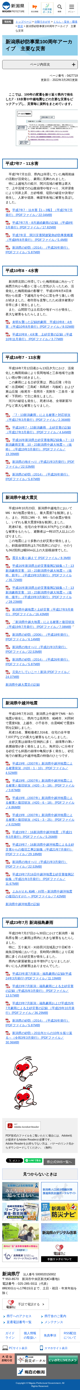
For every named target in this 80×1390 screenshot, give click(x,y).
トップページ (24, 21)
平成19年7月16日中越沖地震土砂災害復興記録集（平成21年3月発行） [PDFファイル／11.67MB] (40, 879)
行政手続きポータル (47, 8)
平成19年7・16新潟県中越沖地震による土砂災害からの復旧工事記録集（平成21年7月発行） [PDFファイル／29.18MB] (40, 849)
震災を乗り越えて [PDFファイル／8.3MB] (41, 558)
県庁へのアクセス (19, 1316)
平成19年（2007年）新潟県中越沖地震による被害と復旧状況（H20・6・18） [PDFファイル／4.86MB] (40, 802)
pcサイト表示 (18, 1348)
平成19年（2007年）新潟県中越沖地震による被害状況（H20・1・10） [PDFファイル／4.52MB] (39, 768)
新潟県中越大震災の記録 (23, 684)
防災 (20, 26)
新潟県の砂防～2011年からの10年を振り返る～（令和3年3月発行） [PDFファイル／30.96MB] (39, 1037)
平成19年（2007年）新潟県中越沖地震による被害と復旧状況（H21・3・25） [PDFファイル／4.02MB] (40, 819)
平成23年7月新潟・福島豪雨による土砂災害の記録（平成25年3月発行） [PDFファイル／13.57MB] (40, 990)
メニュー (72, 8)
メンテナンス (53, 1322)
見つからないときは (40, 1174)
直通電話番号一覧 (19, 1322)
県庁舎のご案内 (55, 1316)
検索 (59, 8)
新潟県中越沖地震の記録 (23, 904)
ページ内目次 (40, 64)
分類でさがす (42, 21)
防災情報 (34, 8)
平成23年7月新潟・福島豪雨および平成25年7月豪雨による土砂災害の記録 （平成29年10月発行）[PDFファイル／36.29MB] (40, 1007)
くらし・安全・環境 (65, 21)
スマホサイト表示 (56, 1348)
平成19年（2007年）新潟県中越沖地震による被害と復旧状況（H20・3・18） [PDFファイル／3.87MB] (40, 785)
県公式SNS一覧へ (59, 1162)
